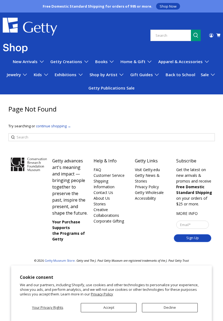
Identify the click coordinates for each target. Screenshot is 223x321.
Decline (170, 307)
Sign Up (192, 237)
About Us (102, 198)
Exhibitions (65, 74)
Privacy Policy (102, 294)
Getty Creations (66, 61)
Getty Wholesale (149, 192)
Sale (205, 74)
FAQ (97, 169)
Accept (108, 307)
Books (101, 61)
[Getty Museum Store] (30, 35)
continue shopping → (53, 126)
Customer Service (109, 175)
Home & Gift (132, 61)
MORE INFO (187, 213)
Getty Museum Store (60, 260)
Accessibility (145, 198)
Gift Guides (141, 74)
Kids (38, 74)
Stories (100, 203)
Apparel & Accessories (180, 61)
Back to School (180, 74)
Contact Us (103, 192)
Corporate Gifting (109, 221)
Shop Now (168, 6)
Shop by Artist (103, 74)
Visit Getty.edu (147, 169)
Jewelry (14, 74)
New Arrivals (25, 61)
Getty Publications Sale (111, 88)
